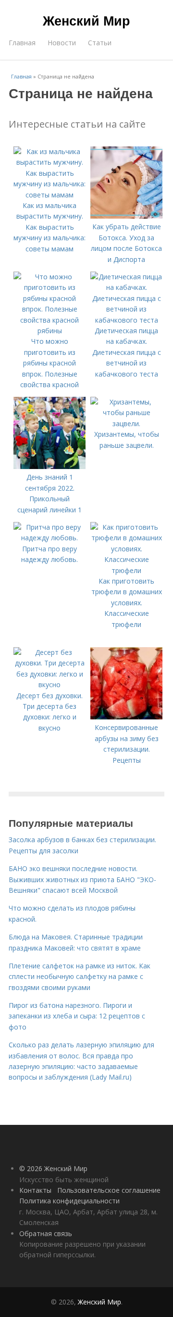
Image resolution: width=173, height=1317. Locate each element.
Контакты (35, 1190)
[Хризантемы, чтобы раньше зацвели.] (126, 423)
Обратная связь (45, 1233)
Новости (62, 42)
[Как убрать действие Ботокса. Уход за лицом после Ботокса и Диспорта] (126, 216)
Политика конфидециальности (69, 1200)
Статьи (99, 42)
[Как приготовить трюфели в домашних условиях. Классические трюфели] (126, 570)
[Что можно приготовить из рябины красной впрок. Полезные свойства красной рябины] (49, 330)
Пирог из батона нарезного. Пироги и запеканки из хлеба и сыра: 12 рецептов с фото (77, 1016)
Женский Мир (86, 20)
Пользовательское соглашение (109, 1190)
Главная (22, 42)
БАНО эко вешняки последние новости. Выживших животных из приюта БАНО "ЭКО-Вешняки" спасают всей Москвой (82, 879)
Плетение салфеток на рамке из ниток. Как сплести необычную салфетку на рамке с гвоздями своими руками (79, 976)
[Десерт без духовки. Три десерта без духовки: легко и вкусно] (49, 684)
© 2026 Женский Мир (53, 1168)
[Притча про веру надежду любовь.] (49, 537)
